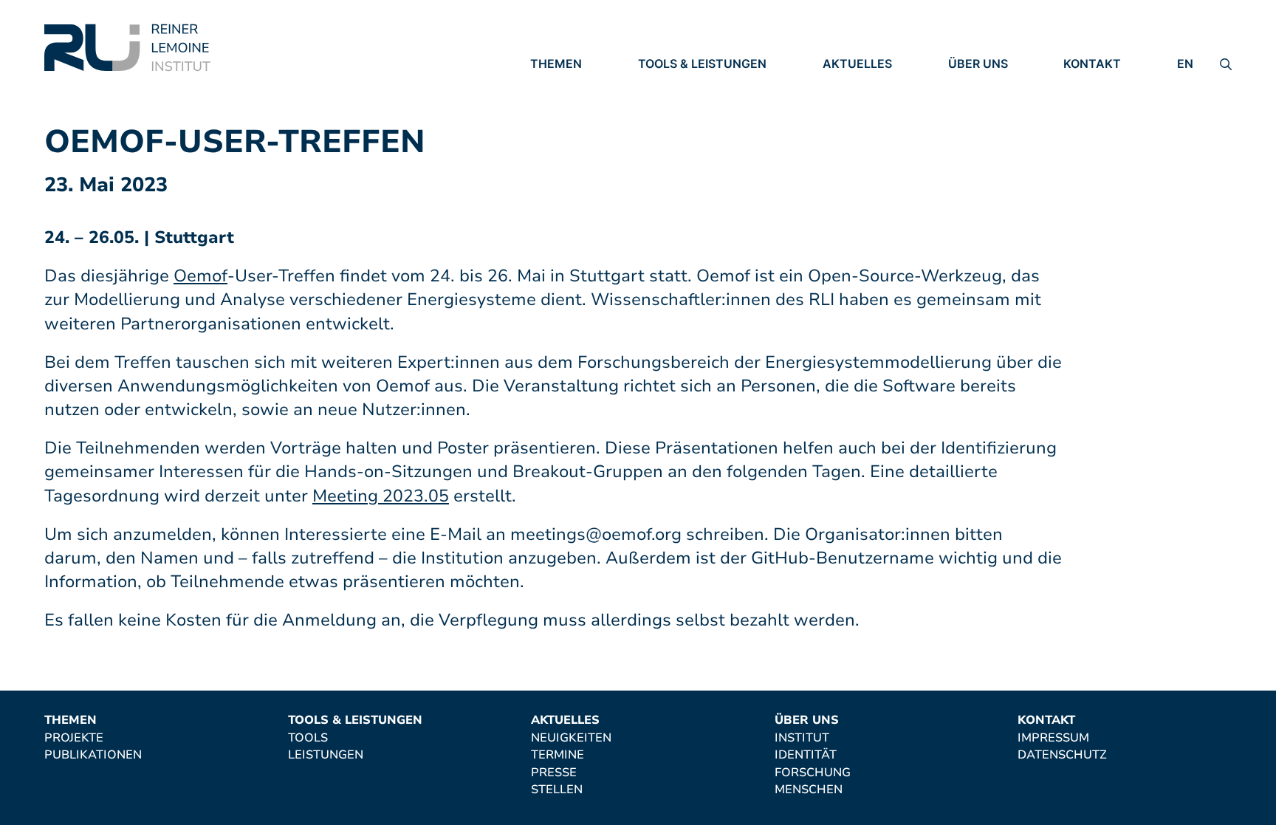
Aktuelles (857, 63)
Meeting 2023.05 (380, 496)
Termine (849, 105)
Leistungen (675, 105)
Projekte (559, 85)
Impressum (1099, 85)
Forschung (986, 125)
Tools (658, 85)
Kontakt (1092, 63)
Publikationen (579, 105)
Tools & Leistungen (702, 63)
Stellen (848, 147)
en (1185, 63)
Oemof (200, 275)
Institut (975, 85)
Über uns (978, 63)
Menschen (982, 146)
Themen (556, 63)
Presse (845, 126)
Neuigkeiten (863, 85)
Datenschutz (1108, 105)
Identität (979, 105)
